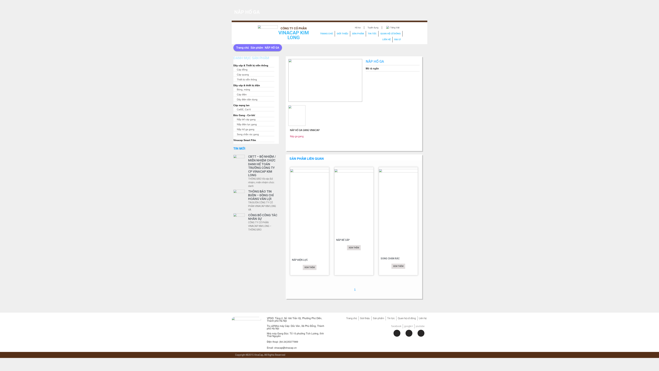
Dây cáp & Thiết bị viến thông (250, 66)
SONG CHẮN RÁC (390, 258)
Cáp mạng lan (241, 105)
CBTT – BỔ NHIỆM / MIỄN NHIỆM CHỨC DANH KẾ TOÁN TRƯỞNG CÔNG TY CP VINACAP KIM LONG (262, 166)
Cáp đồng (242, 70)
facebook (396, 326)
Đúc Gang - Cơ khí (244, 115)
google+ (408, 326)
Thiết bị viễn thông (247, 80)
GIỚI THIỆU (342, 33)
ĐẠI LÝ (397, 39)
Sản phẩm (257, 47)
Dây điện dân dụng (247, 100)
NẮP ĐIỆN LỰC (300, 259)
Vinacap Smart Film (244, 140)
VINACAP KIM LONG (293, 35)
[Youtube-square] (421, 333)
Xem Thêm (309, 267)
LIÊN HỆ (386, 39)
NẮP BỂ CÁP (343, 240)
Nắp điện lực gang (247, 124)
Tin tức (391, 318)
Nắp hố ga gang (245, 129)
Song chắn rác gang (248, 134)
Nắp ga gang (297, 136)
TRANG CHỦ (326, 33)
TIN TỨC (372, 33)
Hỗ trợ (358, 27)
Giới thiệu (365, 318)
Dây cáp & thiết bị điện (246, 86)
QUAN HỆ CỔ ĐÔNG (390, 33)
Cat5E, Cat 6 (244, 110)
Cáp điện (242, 95)
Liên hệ (422, 318)
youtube (420, 326)
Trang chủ (242, 47)
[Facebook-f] (397, 333)
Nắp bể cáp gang (246, 120)
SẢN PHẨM (358, 33)
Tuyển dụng (373, 27)
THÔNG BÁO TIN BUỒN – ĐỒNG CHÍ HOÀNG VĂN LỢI (261, 195)
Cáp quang (243, 75)
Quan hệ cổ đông (407, 318)
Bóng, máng (243, 90)
